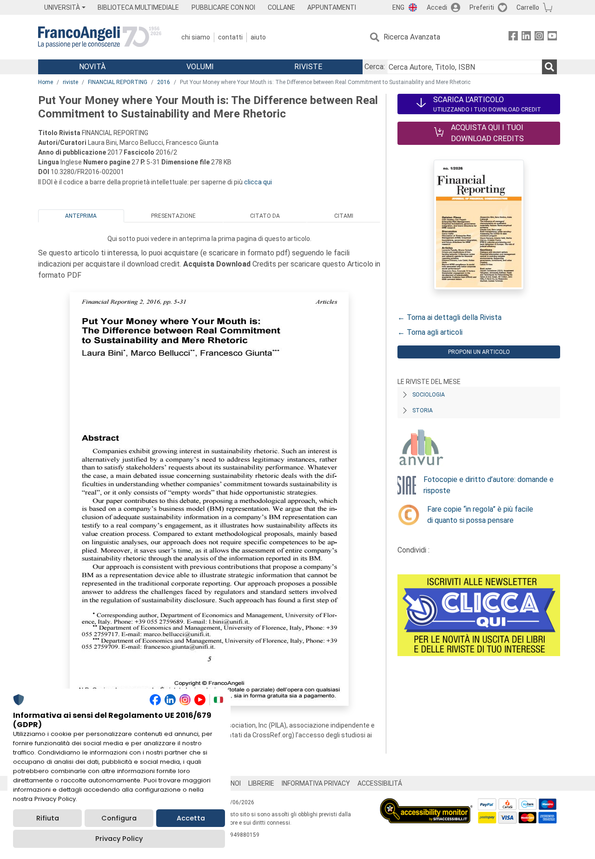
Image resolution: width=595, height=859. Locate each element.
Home (45, 82)
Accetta (191, 818)
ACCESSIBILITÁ (379, 783)
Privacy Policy (119, 838)
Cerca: (374, 66)
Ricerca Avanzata (411, 37)
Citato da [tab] (265, 216)
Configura (119, 818)
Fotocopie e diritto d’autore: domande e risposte (488, 485)
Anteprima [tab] (81, 216)
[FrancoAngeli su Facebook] (513, 37)
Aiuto (258, 37)
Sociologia (428, 394)
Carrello (527, 7)
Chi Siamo (195, 37)
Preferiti (481, 7)
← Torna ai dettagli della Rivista (449, 317)
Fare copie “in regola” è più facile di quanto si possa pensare (480, 515)
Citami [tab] (343, 216)
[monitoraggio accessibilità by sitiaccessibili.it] (426, 803)
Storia (422, 410)
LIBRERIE (261, 783)
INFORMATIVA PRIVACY (316, 783)
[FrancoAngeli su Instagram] (539, 37)
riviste (70, 82)
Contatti (230, 37)
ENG (398, 7)
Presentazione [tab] (173, 216)
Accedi (437, 7)
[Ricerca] (549, 66)
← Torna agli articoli (430, 332)
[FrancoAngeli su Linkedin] (526, 37)
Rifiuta (47, 818)
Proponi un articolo (479, 352)
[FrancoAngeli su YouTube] (552, 37)
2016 (163, 82)
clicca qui (258, 182)
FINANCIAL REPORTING (117, 82)
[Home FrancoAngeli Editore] (99, 37)
